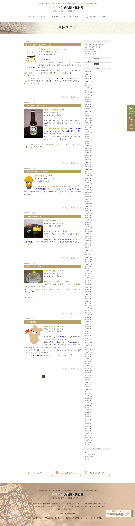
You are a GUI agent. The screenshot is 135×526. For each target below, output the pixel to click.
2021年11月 (89, 204)
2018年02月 (89, 308)
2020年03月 (89, 250)
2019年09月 (89, 264)
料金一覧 (79, 506)
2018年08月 (89, 294)
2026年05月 (89, 79)
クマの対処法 (31, 322)
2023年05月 (89, 162)
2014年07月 (89, 407)
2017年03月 (89, 333)
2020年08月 (89, 238)
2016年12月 (89, 340)
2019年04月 (89, 275)
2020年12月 (89, 229)
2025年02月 (89, 113)
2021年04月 (89, 220)
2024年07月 (89, 129)
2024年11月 (89, 120)
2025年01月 (89, 116)
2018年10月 (89, 289)
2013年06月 (89, 437)
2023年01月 (89, 171)
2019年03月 (89, 278)
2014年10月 (89, 400)
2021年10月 (89, 206)
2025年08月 (89, 99)
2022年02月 (89, 197)
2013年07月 (89, 435)
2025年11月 (89, 92)
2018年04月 (89, 303)
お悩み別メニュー (100, 503)
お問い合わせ (67, 509)
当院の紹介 (37, 503)
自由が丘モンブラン (34, 267)
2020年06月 (89, 243)
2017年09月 (89, 319)
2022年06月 (89, 187)
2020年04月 (89, 248)
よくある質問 (56, 509)
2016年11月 (89, 342)
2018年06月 (89, 298)
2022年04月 (89, 192)
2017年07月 (89, 324)
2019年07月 (89, 268)
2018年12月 (89, 285)
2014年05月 (89, 412)
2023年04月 (89, 164)
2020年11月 (89, 231)
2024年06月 (89, 132)
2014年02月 (89, 419)
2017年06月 (89, 326)
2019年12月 (89, 257)
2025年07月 (89, 102)
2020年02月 (89, 252)
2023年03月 (89, 167)
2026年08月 (89, 72)
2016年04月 (89, 359)
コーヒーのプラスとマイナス (38, 45)
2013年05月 (89, 440)
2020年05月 (89, 245)
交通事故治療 (91, 17)
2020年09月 (89, 236)
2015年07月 (89, 380)
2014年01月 (89, 421)
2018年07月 (89, 296)
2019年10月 (89, 261)
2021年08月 (89, 210)
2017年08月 (89, 322)
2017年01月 (89, 338)
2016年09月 (89, 347)
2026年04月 (89, 81)
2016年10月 (89, 345)
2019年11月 (89, 259)
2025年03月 (89, 111)
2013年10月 (89, 428)
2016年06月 (89, 354)
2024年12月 (89, 118)
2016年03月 (89, 361)
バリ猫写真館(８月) (34, 216)
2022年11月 (89, 176)
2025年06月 (89, 104)
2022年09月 (89, 180)
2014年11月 (89, 398)
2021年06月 (89, 215)
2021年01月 (89, 227)
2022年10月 (89, 178)
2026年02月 (89, 85)
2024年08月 (89, 127)
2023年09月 (89, 153)
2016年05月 (89, 356)
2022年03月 (89, 194)
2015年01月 (89, 393)
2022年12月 (89, 173)
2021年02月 (89, 224)
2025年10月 (89, 95)
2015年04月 (89, 387)
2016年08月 (89, 349)
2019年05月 (89, 273)
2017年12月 (89, 312)
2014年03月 (89, 417)
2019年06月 (89, 271)
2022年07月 (89, 185)
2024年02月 (89, 141)
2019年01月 (89, 282)
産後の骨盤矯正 (35, 506)
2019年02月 (89, 280)
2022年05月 (89, 190)
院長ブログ (88, 506)
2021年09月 (89, 208)
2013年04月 (89, 442)
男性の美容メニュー (49, 506)
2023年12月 (89, 146)
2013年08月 (89, 433)
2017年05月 (89, 329)
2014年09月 (89, 403)
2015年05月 (89, 384)
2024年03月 (89, 139)
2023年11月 (89, 148)
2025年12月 (89, 90)
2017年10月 (89, 317)
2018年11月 (89, 287)
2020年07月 (89, 241)
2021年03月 (89, 222)
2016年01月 (89, 366)
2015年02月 (89, 391)
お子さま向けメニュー (67, 506)
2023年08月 (89, 155)
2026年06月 (89, 76)
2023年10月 (89, 150)
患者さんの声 (99, 506)
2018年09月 (89, 292)
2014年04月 (89, 414)
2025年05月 (89, 106)
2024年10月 (89, 122)
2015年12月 (89, 368)
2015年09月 (89, 375)
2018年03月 (89, 305)
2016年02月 (89, 363)
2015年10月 (89, 373)
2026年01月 (89, 88)
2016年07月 (89, 352)
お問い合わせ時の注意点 (36, 172)
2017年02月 (89, 336)
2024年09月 (89, 125)
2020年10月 (89, 234)
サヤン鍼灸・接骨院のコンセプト (55, 503)
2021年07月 (89, 213)
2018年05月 (89, 301)
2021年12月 (89, 201)
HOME (31, 17)
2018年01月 (89, 310)
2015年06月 (89, 382)
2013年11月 (89, 426)
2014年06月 (89, 410)
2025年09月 (89, 97)
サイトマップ (79, 509)
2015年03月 (89, 389)
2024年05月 (89, 134)
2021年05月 (89, 217)
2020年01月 (89, 255)
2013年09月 (89, 430)
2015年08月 (89, 377)
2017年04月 (89, 331)
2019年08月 (89, 266)
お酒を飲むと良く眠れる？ (37, 106)
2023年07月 (89, 157)
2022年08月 (89, 183)
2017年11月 (89, 315)
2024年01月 (89, 143)
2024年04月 (89, 136)
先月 (45, 231)
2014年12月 (89, 396)
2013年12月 (89, 424)
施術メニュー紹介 (74, 503)
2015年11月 (89, 370)
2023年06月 (89, 160)
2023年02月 (89, 169)
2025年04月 (89, 109)
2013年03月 (89, 444)
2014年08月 (89, 405)
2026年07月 (89, 74)
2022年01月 (89, 199)
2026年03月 (89, 83)
